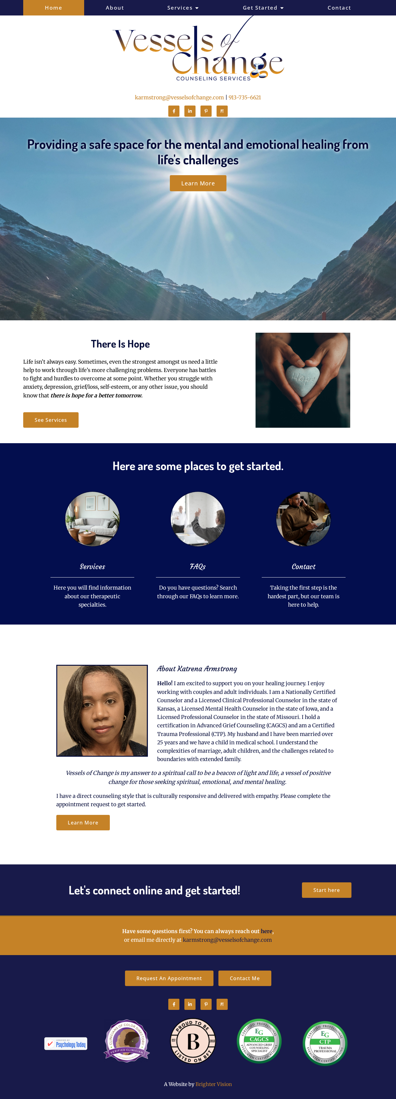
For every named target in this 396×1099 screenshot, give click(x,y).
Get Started (260, 7)
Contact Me (245, 978)
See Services (51, 420)
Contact (339, 7)
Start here (326, 890)
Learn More (83, 822)
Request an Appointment (169, 978)
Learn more (198, 183)
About (115, 7)
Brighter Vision (214, 1084)
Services (180, 7)
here (266, 931)
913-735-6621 (245, 97)
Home (53, 7)
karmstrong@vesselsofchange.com (179, 97)
